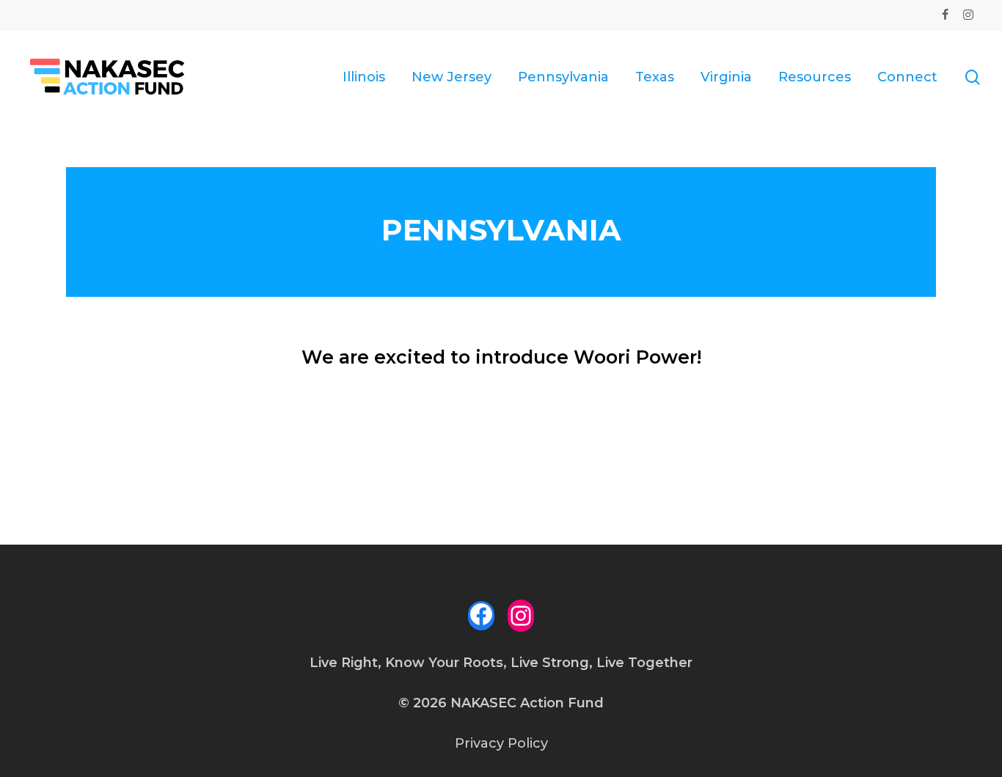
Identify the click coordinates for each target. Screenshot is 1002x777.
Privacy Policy (501, 743)
